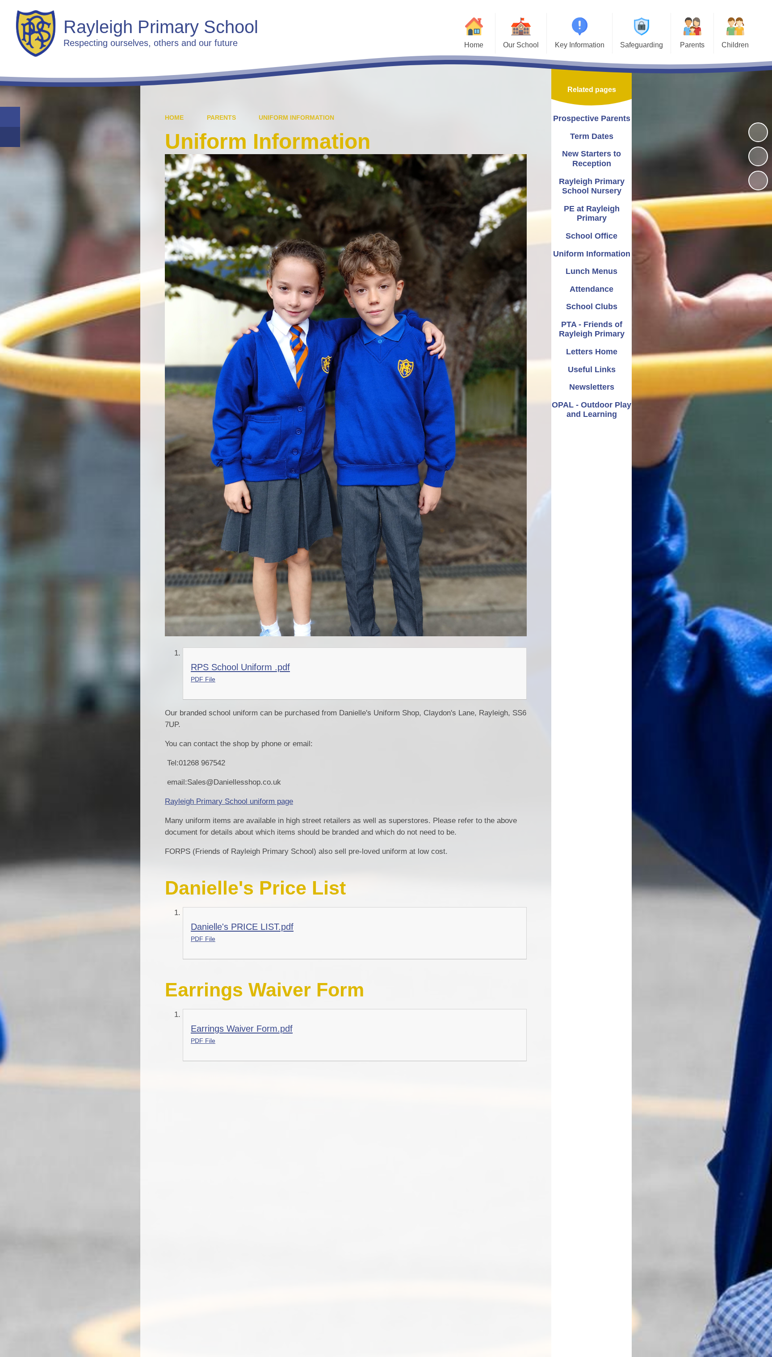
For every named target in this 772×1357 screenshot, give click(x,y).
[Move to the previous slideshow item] (758, 156)
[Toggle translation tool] (10, 137)
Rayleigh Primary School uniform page (229, 801)
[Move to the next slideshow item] (758, 180)
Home (174, 117)
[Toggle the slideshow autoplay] (758, 132)
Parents (221, 117)
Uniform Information (296, 117)
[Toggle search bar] (10, 117)
